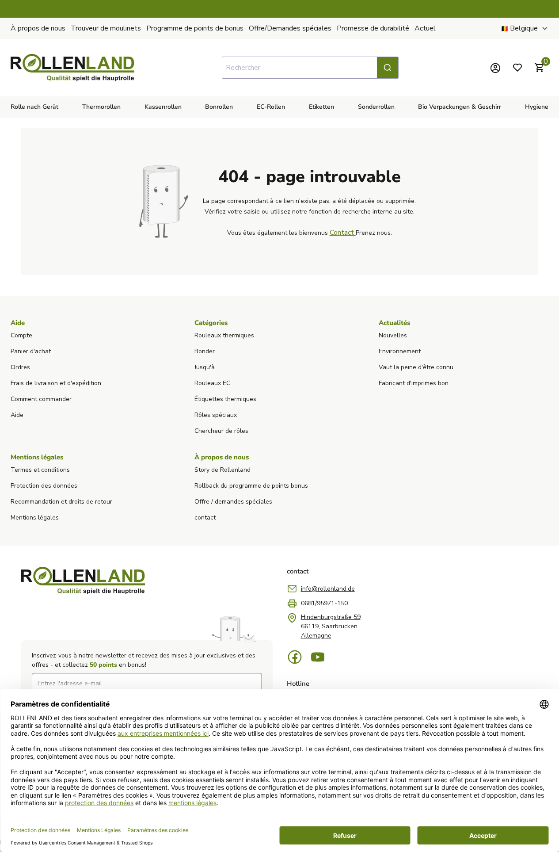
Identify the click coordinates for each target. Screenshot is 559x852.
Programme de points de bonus (194, 28)
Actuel (425, 28)
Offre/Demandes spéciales (290, 28)
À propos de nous (38, 28)
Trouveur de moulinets (106, 28)
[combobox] (310, 68)
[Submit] (387, 67)
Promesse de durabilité (373, 28)
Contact (343, 232)
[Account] (495, 67)
